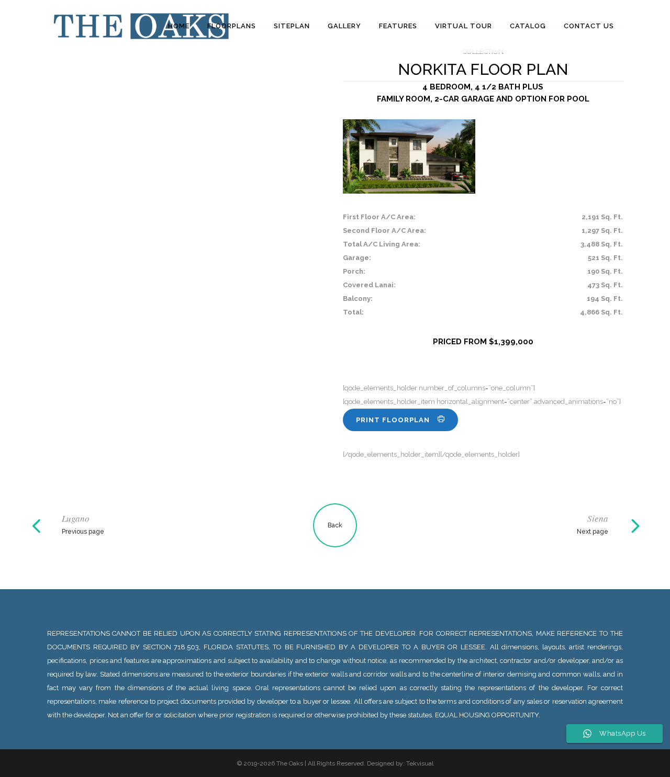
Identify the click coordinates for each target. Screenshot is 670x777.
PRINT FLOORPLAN (393, 420)
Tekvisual (419, 763)
